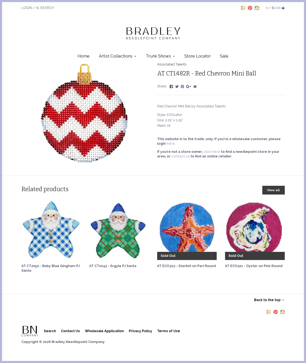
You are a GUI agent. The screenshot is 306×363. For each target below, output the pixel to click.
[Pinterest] (250, 8)
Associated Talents (172, 64)
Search (50, 331)
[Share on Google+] (188, 86)
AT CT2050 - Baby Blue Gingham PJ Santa (50, 268)
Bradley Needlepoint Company (78, 342)
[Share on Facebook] (171, 86)
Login (26, 8)
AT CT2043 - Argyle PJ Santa (112, 266)
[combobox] (51, 8)
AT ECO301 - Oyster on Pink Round (253, 266)
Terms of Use (168, 331)
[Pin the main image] (182, 86)
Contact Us (70, 331)
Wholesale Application (104, 331)
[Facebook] (243, 8)
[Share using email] (195, 86)
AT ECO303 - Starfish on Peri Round (186, 266)
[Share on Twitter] (177, 86)
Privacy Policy (140, 331)
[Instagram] (257, 8)
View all (273, 190)
